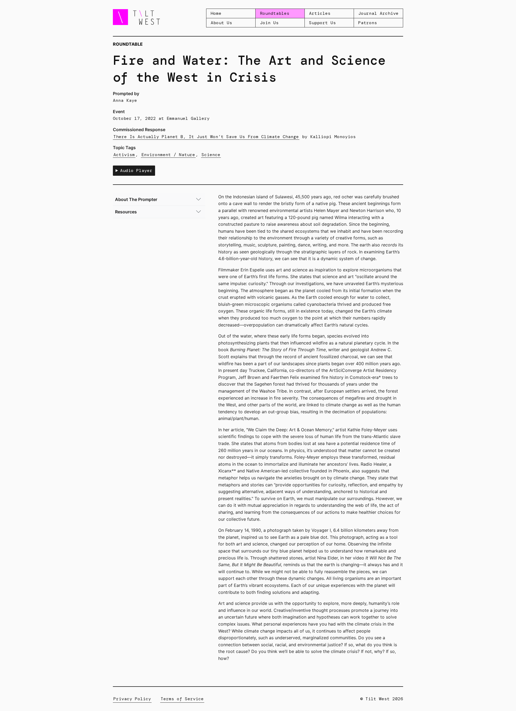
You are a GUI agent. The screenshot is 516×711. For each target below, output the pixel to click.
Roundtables (274, 13)
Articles (320, 13)
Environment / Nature (168, 154)
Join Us (269, 23)
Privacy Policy (132, 699)
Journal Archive (378, 13)
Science (211, 154)
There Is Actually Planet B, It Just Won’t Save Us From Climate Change (206, 136)
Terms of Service (182, 699)
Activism (124, 154)
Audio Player (136, 170)
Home (216, 13)
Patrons (367, 23)
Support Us (322, 23)
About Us (221, 23)
